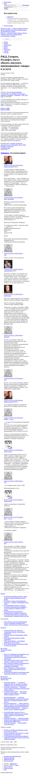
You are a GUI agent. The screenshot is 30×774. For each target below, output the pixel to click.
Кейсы (6, 48)
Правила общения (9, 758)
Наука (20, 145)
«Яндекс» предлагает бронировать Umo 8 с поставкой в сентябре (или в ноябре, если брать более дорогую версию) (16, 623)
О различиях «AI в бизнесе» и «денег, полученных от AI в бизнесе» (16, 733)
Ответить (20, 165)
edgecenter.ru (13, 763)
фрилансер (13, 697)
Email (5, 5)
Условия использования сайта (12, 756)
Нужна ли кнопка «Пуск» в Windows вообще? (16, 708)
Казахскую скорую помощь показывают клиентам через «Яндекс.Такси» (16, 688)
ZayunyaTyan (14, 687)
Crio (5, 255)
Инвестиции (7, 45)
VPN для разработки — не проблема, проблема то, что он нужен (14, 641)
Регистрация (7, 2)
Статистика (10, 146)
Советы (6, 51)
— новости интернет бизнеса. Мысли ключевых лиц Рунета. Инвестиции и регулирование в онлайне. (14, 34)
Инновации (15, 145)
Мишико (12, 682)
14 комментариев (5, 148)
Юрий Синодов (8, 166)
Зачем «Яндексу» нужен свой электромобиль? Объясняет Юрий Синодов (16, 615)
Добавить (5, 153)
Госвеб (6, 43)
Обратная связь (8, 768)
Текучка (6, 52)
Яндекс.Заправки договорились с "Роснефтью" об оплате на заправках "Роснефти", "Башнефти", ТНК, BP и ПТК (14, 94)
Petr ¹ (5, 518)
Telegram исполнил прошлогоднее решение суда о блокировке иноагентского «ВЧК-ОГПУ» (16, 720)
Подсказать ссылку (6, 650)
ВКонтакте (10, 16)
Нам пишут (7, 49)
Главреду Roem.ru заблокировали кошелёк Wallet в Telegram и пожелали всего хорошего (16, 715)
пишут (2, 104)
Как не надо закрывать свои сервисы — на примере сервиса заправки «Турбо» (15, 693)
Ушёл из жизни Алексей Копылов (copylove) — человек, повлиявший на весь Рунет (16, 602)
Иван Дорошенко (9, 199)
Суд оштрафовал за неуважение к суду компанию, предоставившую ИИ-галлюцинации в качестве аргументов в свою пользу (16, 656)
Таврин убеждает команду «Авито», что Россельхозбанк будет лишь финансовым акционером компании (16, 705)
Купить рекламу (8, 25)
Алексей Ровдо (8, 271)
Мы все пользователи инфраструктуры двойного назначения (15, 612)
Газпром (12, 143)
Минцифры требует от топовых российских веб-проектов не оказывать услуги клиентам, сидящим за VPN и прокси (15, 608)
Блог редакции (8, 766)
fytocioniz (6, 337)
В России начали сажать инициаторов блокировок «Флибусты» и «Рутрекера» (16, 673)
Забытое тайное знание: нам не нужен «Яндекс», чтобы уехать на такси (16, 661)
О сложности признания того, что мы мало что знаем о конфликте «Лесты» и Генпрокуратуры (16, 684)
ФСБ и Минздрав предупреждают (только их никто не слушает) (16, 644)
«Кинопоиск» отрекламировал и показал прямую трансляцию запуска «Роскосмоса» (15, 669)
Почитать (3, 627)
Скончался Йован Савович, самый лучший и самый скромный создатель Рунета (15, 598)
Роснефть (3, 146)
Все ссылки (4, 648)
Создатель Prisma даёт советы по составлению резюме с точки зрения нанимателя (14, 632)
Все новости (4, 676)
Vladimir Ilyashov (15, 708)
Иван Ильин (7, 295)
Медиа (6, 42)
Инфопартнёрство (9, 759)
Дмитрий (13, 718)
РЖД (24, 145)
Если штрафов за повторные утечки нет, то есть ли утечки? (16, 730)
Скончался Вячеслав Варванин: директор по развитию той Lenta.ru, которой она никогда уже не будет (16, 700)
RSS (5, 769)
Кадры (6, 46)
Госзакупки (19, 143)
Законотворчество (6, 145)
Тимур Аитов (8, 451)
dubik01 (6, 419)
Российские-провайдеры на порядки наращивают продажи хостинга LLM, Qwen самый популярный (16, 737)
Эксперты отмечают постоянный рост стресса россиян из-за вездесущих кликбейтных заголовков (16, 665)
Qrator (16, 765)
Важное (3, 593)
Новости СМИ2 (5, 108)
